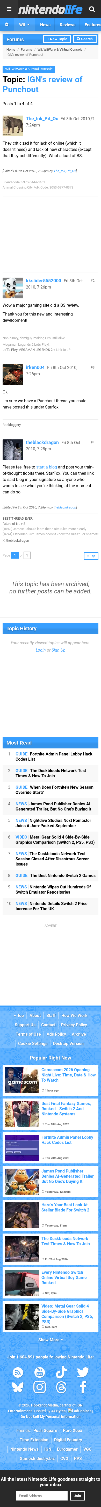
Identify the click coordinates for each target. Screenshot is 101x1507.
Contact (48, 1024)
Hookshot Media (44, 1405)
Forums (15, 39)
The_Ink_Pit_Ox (42, 118)
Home (10, 49)
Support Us (25, 1024)
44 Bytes (58, 1411)
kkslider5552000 (43, 280)
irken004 (35, 367)
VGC (87, 1449)
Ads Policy (56, 1034)
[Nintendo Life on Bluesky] (17, 1388)
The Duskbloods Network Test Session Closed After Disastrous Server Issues (52, 859)
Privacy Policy (74, 1024)
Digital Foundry (68, 1439)
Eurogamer (67, 1449)
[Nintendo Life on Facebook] (83, 1388)
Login (41, 650)
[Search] (92, 9)
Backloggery (12, 425)
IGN (47, 1449)
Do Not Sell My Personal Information (51, 1417)
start (40, 467)
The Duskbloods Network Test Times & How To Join (51, 773)
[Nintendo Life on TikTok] (61, 1373)
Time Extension (34, 1439)
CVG (64, 1458)
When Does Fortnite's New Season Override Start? (54, 790)
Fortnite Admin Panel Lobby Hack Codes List (54, 757)
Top (20, 1015)
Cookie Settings (32, 1043)
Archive (79, 1034)
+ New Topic (57, 39)
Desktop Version (68, 1043)
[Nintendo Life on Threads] (61, 1388)
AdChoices (82, 1411)
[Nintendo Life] (50, 9)
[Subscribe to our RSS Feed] (17, 1373)
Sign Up (59, 650)
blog (53, 467)
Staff (51, 1015)
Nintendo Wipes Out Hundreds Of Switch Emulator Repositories (53, 890)
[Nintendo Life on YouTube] (39, 1373)
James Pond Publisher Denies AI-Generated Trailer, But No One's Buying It (54, 806)
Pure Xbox (72, 1430)
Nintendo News (24, 1449)
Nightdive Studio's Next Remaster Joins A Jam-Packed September (53, 823)
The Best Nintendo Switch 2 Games (56, 875)
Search (86, 39)
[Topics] (9, 9)
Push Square (45, 1430)
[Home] (7, 24)
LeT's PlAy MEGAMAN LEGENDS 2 (28, 350)
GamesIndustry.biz (37, 1458)
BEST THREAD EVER (18, 518)
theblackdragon (42, 442)
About (35, 1015)
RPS (78, 1458)
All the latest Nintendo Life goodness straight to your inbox (50, 1481)
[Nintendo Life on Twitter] (83, 1373)
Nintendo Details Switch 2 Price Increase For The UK (52, 906)
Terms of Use (28, 1034)
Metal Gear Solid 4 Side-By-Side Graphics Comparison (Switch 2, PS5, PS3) (55, 840)
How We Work (74, 1015)
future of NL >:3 (14, 524)
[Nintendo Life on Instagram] (39, 1388)
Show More (49, 1339)
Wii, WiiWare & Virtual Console (60, 49)
